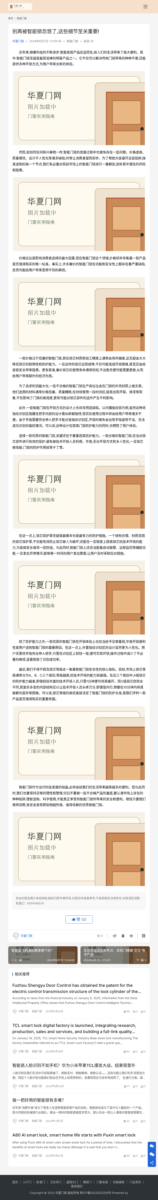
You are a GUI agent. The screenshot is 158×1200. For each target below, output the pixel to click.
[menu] (145, 6)
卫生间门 (56, 1182)
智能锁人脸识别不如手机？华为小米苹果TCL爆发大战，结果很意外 (73, 1065)
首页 (10, 18)
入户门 (27, 1182)
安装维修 (118, 1182)
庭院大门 (72, 1182)
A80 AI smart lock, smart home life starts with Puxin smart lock (74, 1135)
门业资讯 (135, 1182)
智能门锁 (72, 41)
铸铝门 (87, 1182)
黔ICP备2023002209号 (95, 1192)
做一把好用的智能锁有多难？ (39, 1100)
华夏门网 (18, 41)
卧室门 (40, 1182)
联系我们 (77, 1186)
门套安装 (102, 1182)
